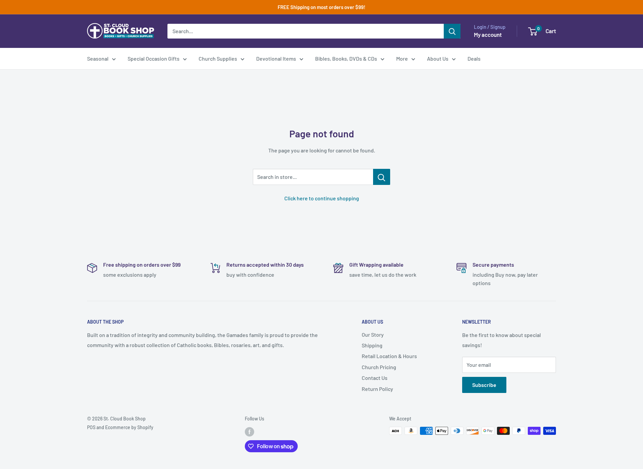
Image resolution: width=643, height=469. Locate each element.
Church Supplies (218, 58)
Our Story (373, 334)
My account (488, 34)
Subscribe (484, 385)
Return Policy (377, 389)
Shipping (372, 345)
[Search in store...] (381, 177)
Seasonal (98, 58)
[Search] (452, 31)
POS (91, 427)
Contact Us (374, 378)
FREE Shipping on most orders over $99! (321, 7)
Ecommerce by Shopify (129, 427)
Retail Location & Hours (389, 356)
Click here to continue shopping (321, 198)
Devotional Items (276, 58)
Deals (474, 58)
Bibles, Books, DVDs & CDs (346, 58)
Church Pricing (379, 367)
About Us (437, 58)
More (402, 58)
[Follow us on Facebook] (249, 431)
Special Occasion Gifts (154, 58)
